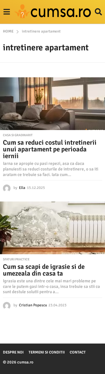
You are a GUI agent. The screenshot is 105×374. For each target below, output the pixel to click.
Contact (78, 352)
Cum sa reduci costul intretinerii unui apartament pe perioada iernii (50, 149)
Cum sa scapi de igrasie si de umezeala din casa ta (44, 270)
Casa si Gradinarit (18, 135)
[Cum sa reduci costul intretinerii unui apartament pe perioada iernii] (52, 103)
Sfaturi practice (16, 259)
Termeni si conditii (47, 352)
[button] (6, 12)
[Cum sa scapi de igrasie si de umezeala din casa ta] (52, 227)
